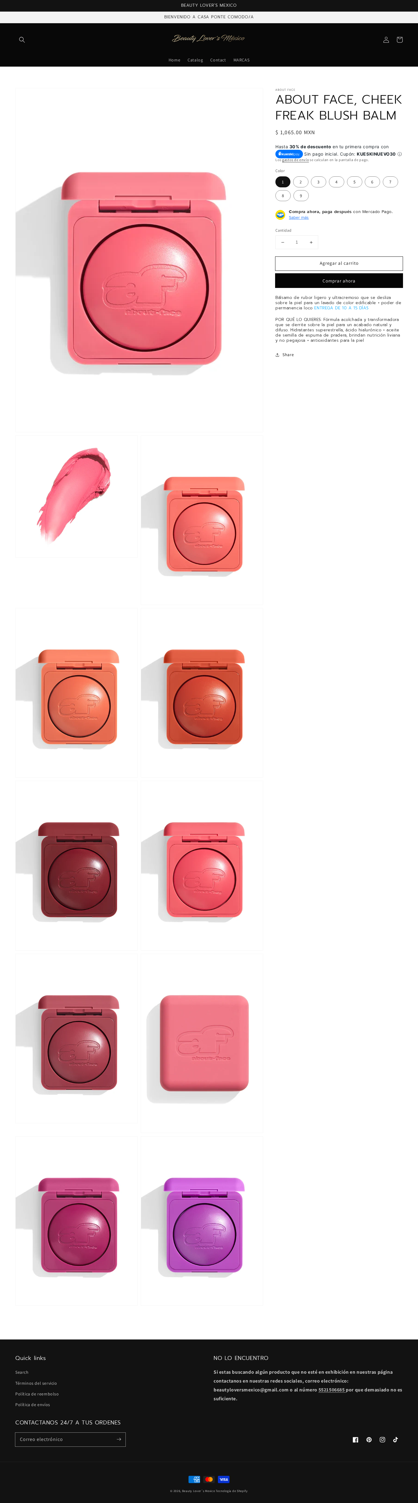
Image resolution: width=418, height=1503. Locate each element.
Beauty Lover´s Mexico (198, 1491)
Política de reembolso (37, 1394)
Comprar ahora (339, 281)
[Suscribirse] (118, 1439)
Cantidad (283, 230)
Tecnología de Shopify (232, 1491)
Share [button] (288, 354)
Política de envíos (32, 1404)
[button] (22, 39)
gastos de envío (295, 160)
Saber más (299, 218)
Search (22, 1372)
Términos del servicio (36, 1383)
